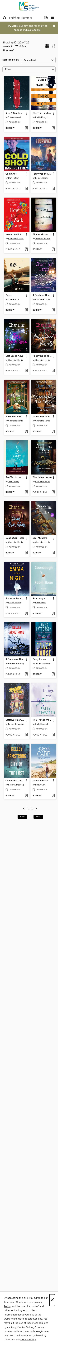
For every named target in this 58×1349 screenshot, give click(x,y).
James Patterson (42, 663)
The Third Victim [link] (42, 113)
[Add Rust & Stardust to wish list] (26, 128)
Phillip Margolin (42, 117)
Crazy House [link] (39, 659)
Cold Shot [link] (10, 173)
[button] (47, 47)
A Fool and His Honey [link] (42, 295)
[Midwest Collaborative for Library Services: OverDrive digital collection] (29, 7)
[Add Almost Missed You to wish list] (53, 249)
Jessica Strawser (42, 238)
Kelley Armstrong (16, 663)
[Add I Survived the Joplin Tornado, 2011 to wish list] (53, 189)
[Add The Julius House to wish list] (53, 492)
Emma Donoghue (16, 724)
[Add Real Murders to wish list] (53, 553)
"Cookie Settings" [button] (26, 1327)
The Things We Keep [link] (42, 720)
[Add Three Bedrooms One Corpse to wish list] (53, 431)
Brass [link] (8, 295)
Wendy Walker (14, 602)
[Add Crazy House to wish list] (53, 674)
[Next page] (36, 809)
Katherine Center (16, 238)
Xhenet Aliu (13, 299)
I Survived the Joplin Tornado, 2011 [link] (42, 173)
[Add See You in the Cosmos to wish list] (26, 492)
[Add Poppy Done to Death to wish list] (53, 371)
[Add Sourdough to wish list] (53, 614)
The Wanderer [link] (40, 780)
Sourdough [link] (39, 598)
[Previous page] (24, 809)
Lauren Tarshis (41, 178)
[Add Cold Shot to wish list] (26, 189)
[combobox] (22, 18)
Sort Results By (10, 59)
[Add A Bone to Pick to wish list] (26, 431)
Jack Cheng (13, 481)
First (22, 816)
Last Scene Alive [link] (14, 356)
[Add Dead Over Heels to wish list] (26, 553)
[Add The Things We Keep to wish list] (53, 735)
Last (38, 816)
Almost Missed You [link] (42, 234)
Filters (8, 69)
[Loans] (46, 18)
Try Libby (13, 26)
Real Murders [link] (40, 538)
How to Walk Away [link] (15, 234)
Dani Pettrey (13, 178)
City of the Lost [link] (13, 780)
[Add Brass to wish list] (26, 310)
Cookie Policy (28, 1339)
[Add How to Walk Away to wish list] (26, 249)
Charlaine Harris (42, 299)
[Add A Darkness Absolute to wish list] (26, 674)
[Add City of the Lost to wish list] (26, 796)
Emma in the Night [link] (15, 598)
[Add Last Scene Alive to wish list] (26, 371)
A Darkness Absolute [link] (15, 659)
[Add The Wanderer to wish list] (53, 796)
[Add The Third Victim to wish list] (53, 128)
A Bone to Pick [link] (13, 416)
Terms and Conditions (16, 1302)
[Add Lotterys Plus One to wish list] (26, 735)
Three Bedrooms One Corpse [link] (42, 416)
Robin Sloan (40, 602)
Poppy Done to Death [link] (42, 356)
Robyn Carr (40, 785)
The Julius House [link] (42, 477)
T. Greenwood (14, 117)
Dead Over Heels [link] (14, 538)
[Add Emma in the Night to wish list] (26, 614)
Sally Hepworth (42, 724)
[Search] (4, 17)
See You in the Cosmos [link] (15, 477)
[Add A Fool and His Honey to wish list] (53, 310)
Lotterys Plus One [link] (15, 720)
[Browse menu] (53, 17)
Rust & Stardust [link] (13, 113)
